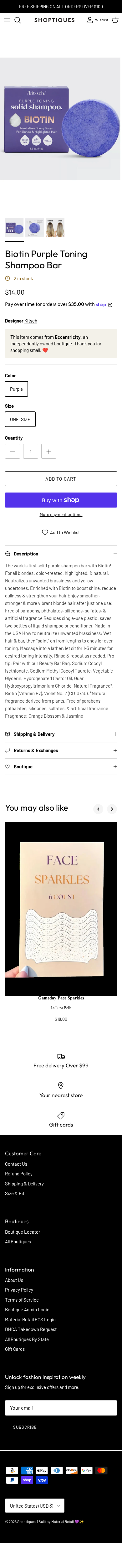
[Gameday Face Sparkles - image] (61, 909)
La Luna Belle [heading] (61, 1008)
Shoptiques (26, 1521)
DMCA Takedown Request (31, 1329)
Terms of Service (22, 1300)
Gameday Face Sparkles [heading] (61, 998)
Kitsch (30, 320)
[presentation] (61, 1012)
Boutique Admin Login (27, 1309)
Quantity (14, 438)
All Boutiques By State (27, 1339)
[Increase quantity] (48, 451)
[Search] (21, 20)
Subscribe (25, 1427)
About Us (14, 1280)
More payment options (61, 514)
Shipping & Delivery (24, 1183)
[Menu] (7, 20)
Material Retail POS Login (30, 1319)
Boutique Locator (22, 1232)
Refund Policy (19, 1173)
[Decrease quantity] (12, 451)
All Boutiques (18, 1241)
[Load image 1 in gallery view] (61, 118)
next (112, 809)
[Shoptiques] (54, 20)
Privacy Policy (19, 1290)
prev (98, 809)
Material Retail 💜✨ (67, 1521)
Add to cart (60, 479)
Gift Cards (15, 1349)
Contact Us (16, 1164)
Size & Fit (14, 1193)
